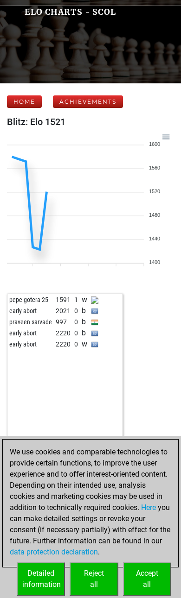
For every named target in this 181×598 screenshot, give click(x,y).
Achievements (87, 101)
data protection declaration (54, 552)
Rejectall (94, 579)
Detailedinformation (41, 579)
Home (24, 101)
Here (148, 507)
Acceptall (147, 579)
